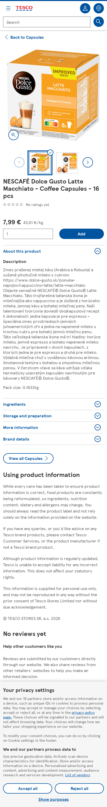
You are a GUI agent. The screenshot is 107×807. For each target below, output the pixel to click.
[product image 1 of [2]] (53, 95)
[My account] (85, 8)
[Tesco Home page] (24, 8)
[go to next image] (88, 162)
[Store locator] (98, 8)
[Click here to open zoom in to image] (13, 135)
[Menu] (8, 8)
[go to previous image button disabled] (19, 162)
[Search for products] (98, 22)
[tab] (40, 162)
